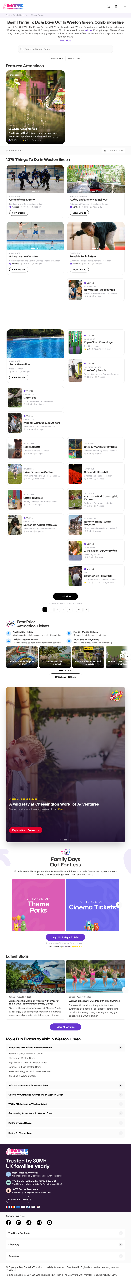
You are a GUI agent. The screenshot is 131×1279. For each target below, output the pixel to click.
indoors (88, 30)
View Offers (74, 58)
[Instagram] (39, 1223)
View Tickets (57, 58)
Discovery (13, 1244)
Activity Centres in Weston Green (25, 1053)
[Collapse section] (120, 1048)
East (8, 15)
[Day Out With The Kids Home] (13, 6)
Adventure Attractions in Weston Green (30, 1047)
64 (79, 609)
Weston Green (37, 15)
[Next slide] (119, 905)
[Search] (108, 6)
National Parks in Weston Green (24, 1067)
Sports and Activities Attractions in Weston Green (35, 1094)
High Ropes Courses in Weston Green (27, 1062)
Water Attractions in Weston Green (27, 1104)
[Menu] (124, 6)
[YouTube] (49, 1223)
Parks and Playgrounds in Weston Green (29, 1071)
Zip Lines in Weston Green (22, 1075)
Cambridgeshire (20, 15)
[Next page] (86, 609)
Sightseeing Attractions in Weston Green (30, 1113)
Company (13, 1256)
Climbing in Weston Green (21, 1058)
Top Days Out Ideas (19, 1233)
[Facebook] (8, 1223)
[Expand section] (120, 1085)
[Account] (115, 6)
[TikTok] (28, 1223)
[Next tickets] (128, 657)
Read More (65, 40)
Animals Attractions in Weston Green (28, 1085)
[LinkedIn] (18, 1223)
